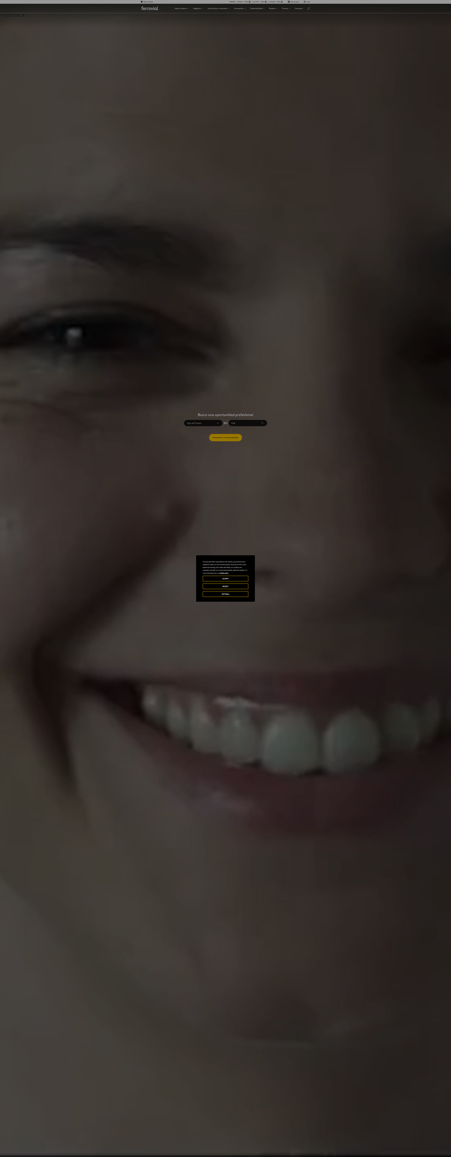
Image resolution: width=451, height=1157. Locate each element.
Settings (225, 594)
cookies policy (223, 573)
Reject (226, 586)
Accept (225, 578)
